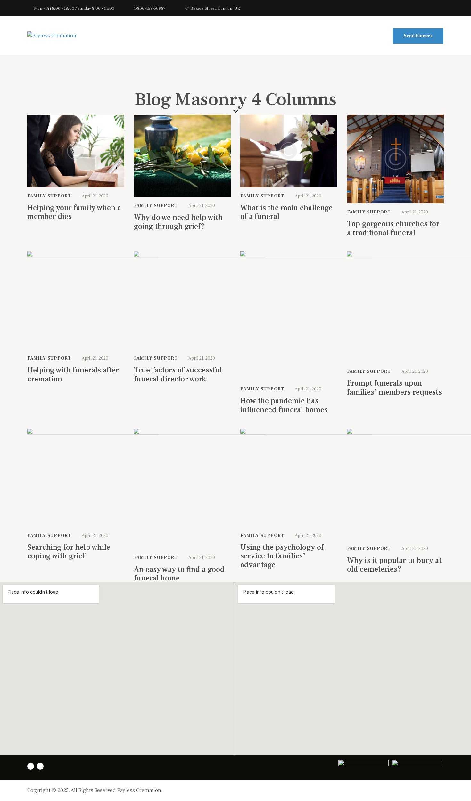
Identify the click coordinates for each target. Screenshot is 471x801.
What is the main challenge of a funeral (286, 212)
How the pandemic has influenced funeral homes (284, 405)
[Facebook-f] (40, 766)
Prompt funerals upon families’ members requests (394, 387)
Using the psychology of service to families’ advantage (282, 556)
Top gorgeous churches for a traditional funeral (393, 228)
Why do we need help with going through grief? (178, 222)
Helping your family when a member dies (74, 212)
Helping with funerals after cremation (73, 374)
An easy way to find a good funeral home (179, 574)
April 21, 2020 (95, 196)
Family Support (49, 196)
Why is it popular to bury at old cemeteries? (394, 565)
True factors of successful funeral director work (178, 374)
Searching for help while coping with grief (68, 552)
